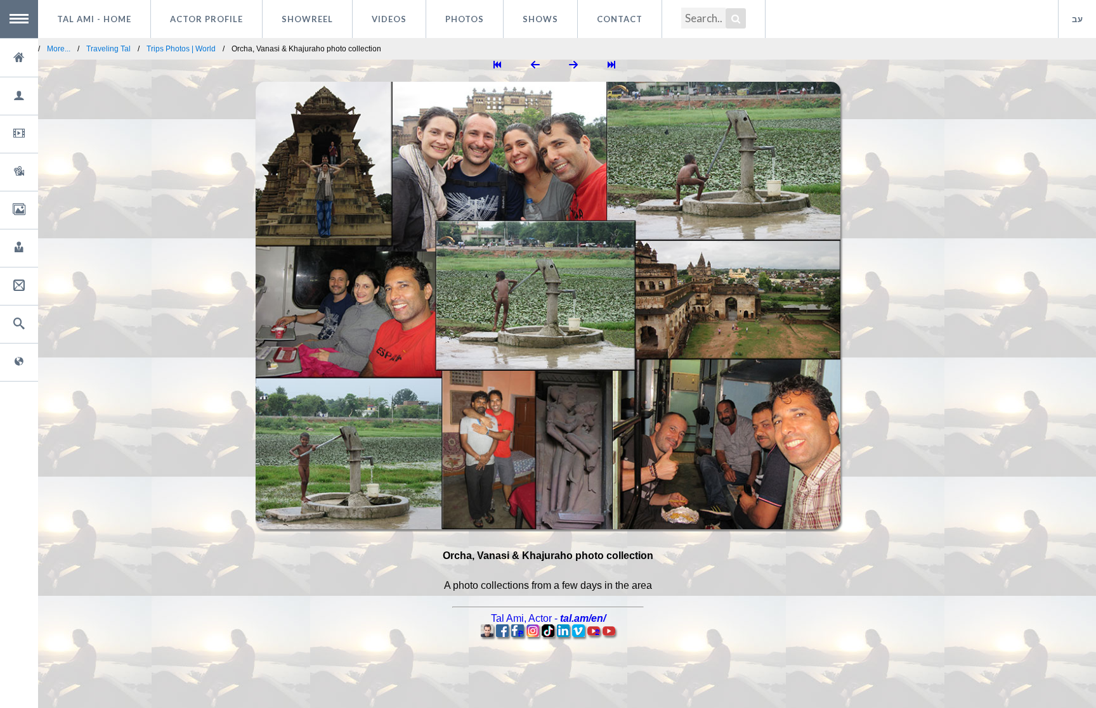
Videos (389, 19)
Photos (464, 19)
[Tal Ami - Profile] (487, 633)
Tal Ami (94, 19)
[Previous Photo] (535, 65)
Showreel (307, 19)
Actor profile (206, 19)
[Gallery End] (611, 65)
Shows (540, 19)
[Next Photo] (573, 65)
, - (548, 618)
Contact (620, 19)
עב (1077, 19)
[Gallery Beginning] (497, 65)
